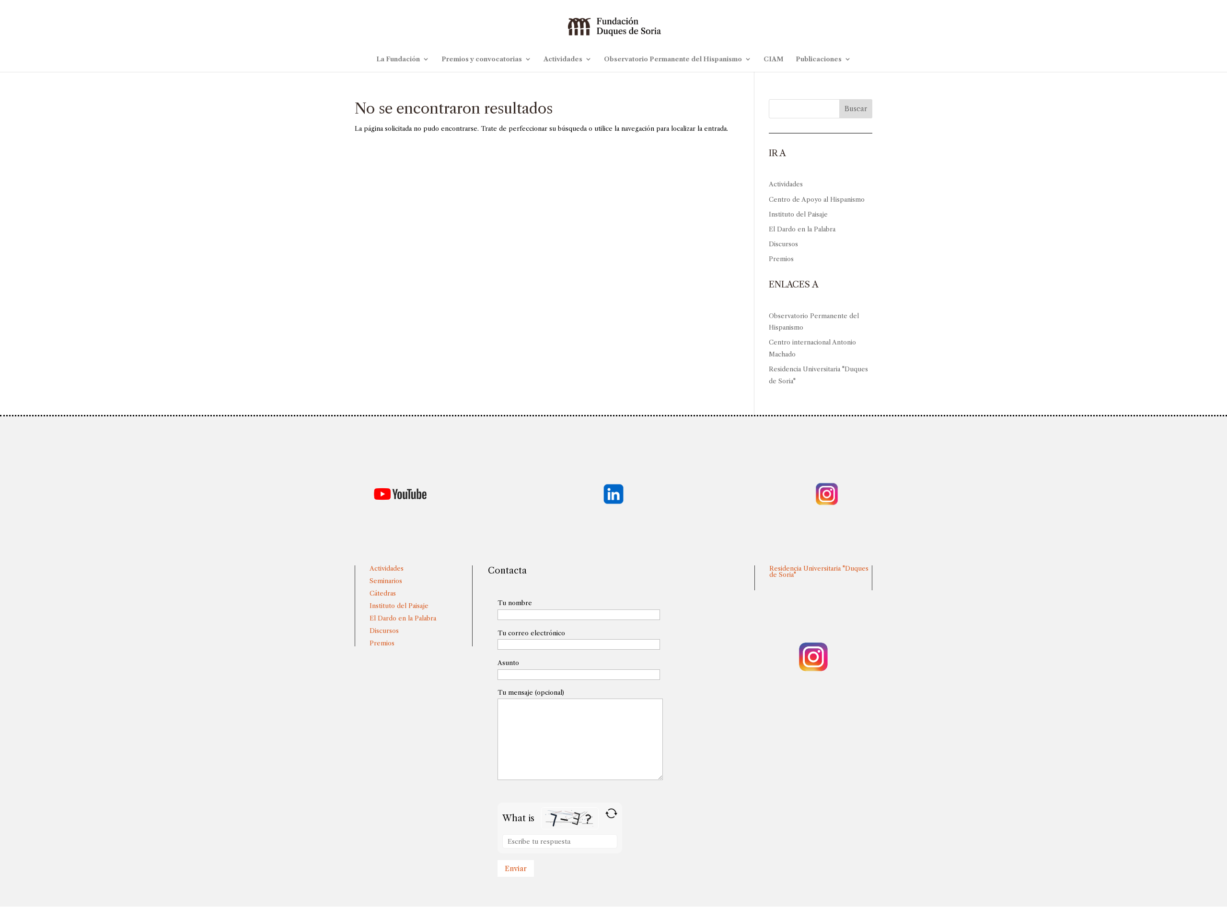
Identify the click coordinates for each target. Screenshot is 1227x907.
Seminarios (386, 581)
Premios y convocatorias (481, 59)
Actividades (563, 59)
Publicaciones (819, 59)
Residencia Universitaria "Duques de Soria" (818, 571)
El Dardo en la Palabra (802, 229)
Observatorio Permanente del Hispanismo (673, 59)
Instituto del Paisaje (798, 214)
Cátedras (383, 593)
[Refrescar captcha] (611, 813)
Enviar (516, 868)
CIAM (774, 59)
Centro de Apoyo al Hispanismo (817, 199)
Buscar (856, 108)
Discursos (783, 244)
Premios (781, 259)
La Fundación (398, 59)
